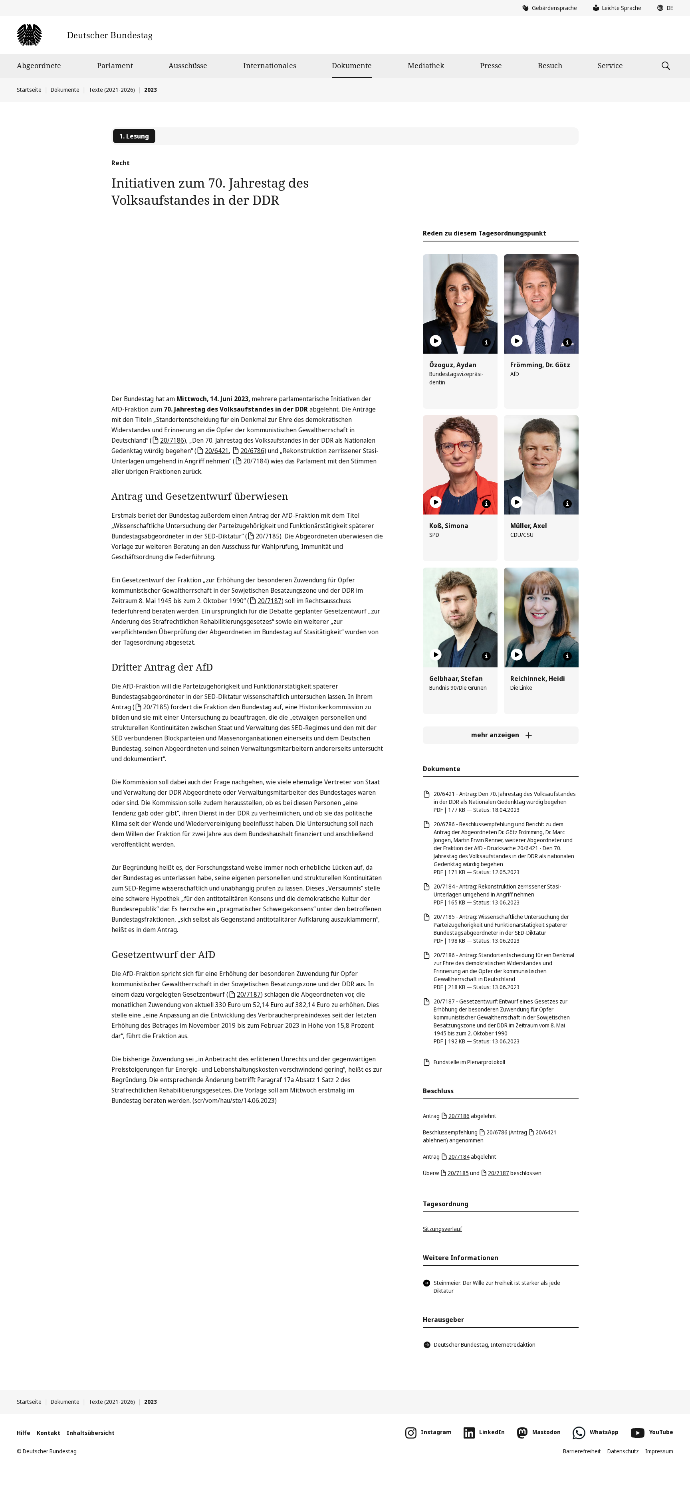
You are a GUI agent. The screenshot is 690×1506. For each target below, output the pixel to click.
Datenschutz (623, 1451)
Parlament (115, 65)
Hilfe (23, 1433)
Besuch (550, 65)
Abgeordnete (39, 65)
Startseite (29, 89)
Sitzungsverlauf (442, 1229)
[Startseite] (84, 35)
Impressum (659, 1451)
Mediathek (426, 65)
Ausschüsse (188, 65)
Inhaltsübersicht (91, 1433)
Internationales (269, 65)
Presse (491, 65)
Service (610, 65)
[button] (663, 8)
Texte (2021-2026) (112, 89)
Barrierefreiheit (582, 1451)
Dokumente (352, 65)
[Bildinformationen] (486, 342)
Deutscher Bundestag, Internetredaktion (484, 1344)
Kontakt (48, 1433)
